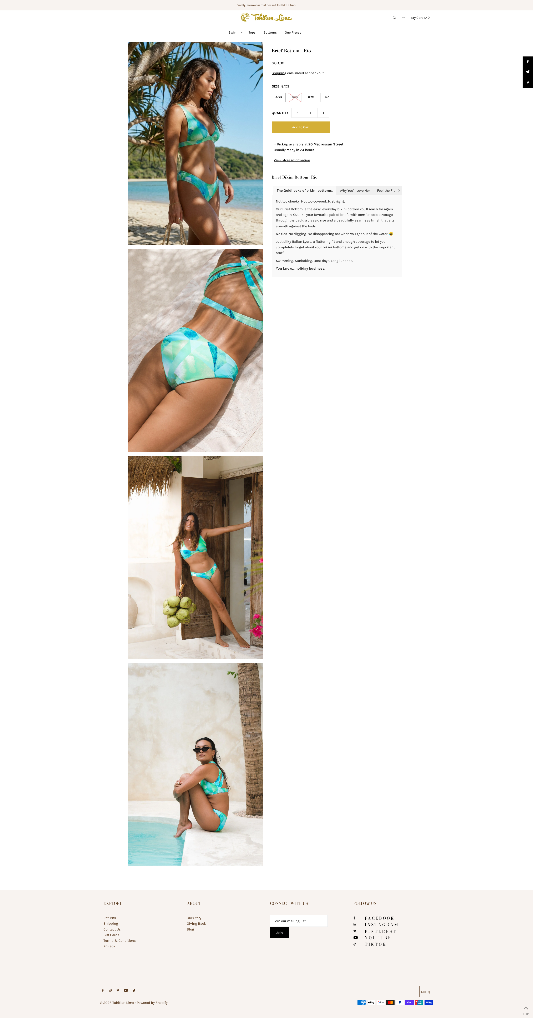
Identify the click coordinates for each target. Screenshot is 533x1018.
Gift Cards (111, 935)
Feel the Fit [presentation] (386, 190)
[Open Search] (394, 17)
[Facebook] (354, 918)
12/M (311, 97)
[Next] (399, 191)
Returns (109, 918)
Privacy (109, 946)
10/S (295, 97)
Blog (190, 929)
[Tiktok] (355, 944)
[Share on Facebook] (528, 61)
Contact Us (112, 929)
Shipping (279, 73)
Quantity (280, 113)
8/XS (278, 97)
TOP (526, 1013)
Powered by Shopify (152, 1002)
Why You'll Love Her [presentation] (355, 190)
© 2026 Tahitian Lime (117, 1002)
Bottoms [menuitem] (270, 32)
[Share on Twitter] (528, 72)
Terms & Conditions (119, 940)
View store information (292, 160)
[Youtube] (356, 938)
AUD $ (426, 992)
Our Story (194, 918)
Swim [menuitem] (233, 32)
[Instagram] (355, 925)
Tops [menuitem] (252, 32)
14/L (327, 97)
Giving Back (196, 923)
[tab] (304, 190)
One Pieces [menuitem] (293, 32)
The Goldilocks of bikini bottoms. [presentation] (305, 190)
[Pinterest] (355, 931)
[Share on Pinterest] (528, 82)
